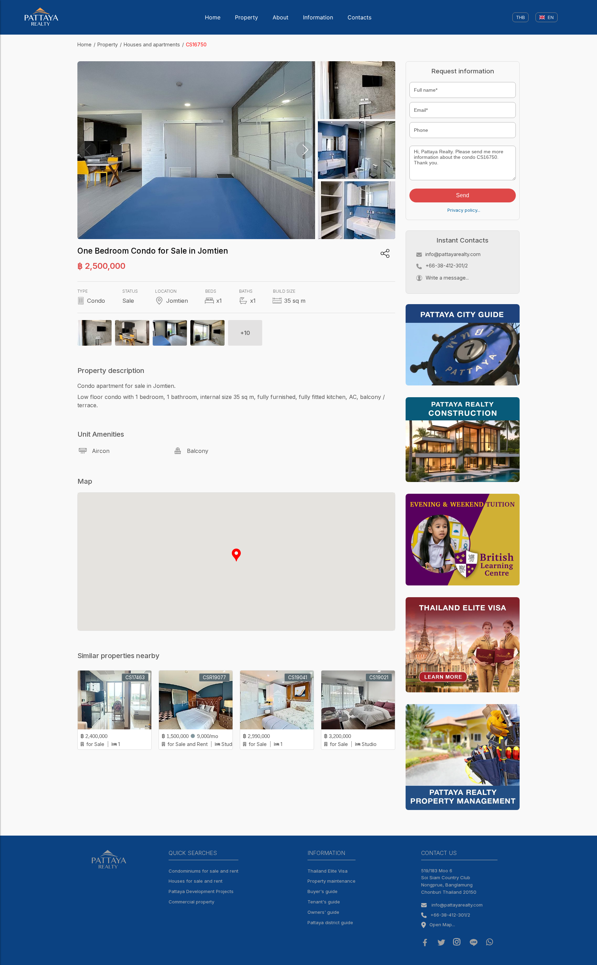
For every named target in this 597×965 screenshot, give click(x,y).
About (280, 17)
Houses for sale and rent (195, 881)
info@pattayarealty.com (453, 254)
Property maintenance (331, 881)
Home (212, 17)
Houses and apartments (152, 44)
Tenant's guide (323, 901)
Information (318, 17)
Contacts (359, 17)
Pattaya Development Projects (201, 891)
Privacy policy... (463, 210)
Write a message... (447, 278)
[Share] (385, 253)
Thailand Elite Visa (327, 871)
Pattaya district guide (330, 922)
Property (246, 17)
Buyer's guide (322, 891)
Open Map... (442, 924)
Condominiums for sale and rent (203, 871)
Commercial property (191, 901)
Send (462, 195)
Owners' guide (323, 912)
